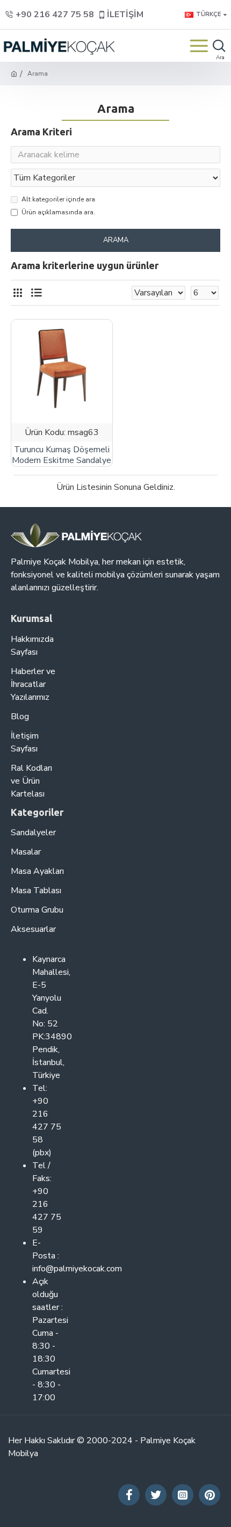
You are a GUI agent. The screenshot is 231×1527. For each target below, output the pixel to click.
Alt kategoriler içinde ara (58, 199)
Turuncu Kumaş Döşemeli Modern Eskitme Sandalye (61, 455)
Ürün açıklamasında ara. (58, 212)
